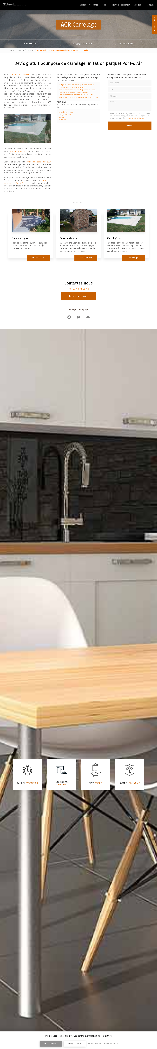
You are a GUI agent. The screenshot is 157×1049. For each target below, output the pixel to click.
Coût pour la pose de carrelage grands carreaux (76, 85)
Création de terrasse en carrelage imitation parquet (77, 90)
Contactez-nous (126, 43)
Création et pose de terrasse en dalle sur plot (75, 95)
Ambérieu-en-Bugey (66, 112)
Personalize (95, 1043)
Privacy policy (112, 1043)
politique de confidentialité (137, 118)
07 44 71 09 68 (30, 43)
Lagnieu (61, 117)
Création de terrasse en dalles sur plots (73, 92)
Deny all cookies (75, 1043)
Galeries (137, 5)
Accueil (83, 5)
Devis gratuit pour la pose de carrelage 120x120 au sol (78, 97)
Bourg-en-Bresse (65, 114)
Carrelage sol (114, 238)
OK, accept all (51, 1043)
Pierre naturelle (69, 238)
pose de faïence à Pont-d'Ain (38, 162)
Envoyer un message (78, 296)
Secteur (21, 50)
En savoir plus (38, 257)
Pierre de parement (121, 5)
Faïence (105, 5)
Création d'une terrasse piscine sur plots (73, 87)
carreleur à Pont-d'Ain (19, 74)
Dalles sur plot (20, 238)
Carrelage (93, 5)
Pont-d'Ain (30, 50)
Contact (149, 5)
